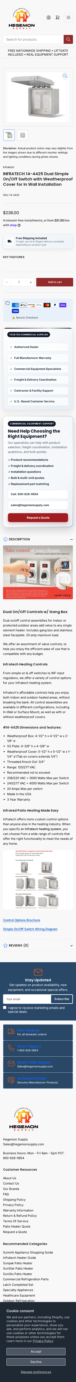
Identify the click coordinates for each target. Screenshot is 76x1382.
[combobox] (38, 39)
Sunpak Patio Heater (17, 1263)
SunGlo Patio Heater (17, 1274)
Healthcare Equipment (19, 1295)
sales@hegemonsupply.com (30, 505)
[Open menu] (68, 17)
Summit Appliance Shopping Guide (28, 1252)
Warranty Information (18, 1210)
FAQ (6, 1194)
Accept (36, 1351)
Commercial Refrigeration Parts (26, 1279)
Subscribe (61, 999)
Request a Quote (38, 517)
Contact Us (11, 1183)
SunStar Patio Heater (18, 1268)
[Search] (68, 39)
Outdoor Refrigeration (19, 1301)
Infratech (8, 167)
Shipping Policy (14, 1200)
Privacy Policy (43, 1341)
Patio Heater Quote (16, 1226)
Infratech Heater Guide (19, 1258)
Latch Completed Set (18, 1285)
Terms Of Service (15, 1221)
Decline (36, 1362)
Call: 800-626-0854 (24, 494)
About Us (9, 1178)
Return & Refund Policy (20, 1216)
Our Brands (11, 1189)
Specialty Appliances (18, 1290)
